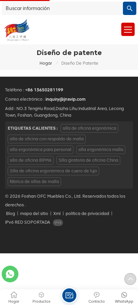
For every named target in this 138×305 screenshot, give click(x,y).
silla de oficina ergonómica (89, 128)
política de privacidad (87, 213)
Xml (57, 213)
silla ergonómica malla (100, 149)
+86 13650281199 (44, 89)
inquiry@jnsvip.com (65, 99)
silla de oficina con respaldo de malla (47, 138)
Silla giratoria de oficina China (88, 160)
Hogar (46, 63)
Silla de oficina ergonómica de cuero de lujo (53, 170)
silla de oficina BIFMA (31, 160)
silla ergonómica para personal (40, 149)
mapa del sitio (34, 213)
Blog (10, 213)
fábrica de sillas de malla (34, 181)
